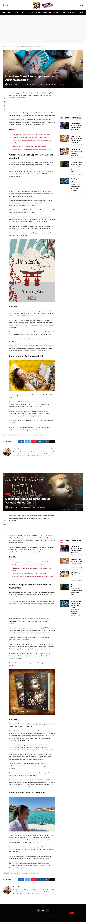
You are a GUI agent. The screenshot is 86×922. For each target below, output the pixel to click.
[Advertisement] (43, 29)
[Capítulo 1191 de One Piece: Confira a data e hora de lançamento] (64, 125)
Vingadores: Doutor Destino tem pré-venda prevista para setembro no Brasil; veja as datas (77, 167)
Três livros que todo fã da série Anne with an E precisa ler (30, 137)
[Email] (5, 109)
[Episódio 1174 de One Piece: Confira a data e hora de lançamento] (64, 138)
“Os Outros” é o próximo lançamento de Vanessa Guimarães (31, 149)
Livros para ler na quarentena (22, 435)
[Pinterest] (5, 106)
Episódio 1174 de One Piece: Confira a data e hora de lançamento (76, 139)
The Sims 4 (24, 12)
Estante (56, 12)
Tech (63, 12)
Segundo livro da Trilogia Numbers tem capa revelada (29, 146)
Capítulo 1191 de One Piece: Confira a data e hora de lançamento (76, 126)
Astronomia (72, 12)
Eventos (39, 12)
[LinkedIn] (5, 102)
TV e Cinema (47, 12)
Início (10, 12)
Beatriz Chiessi (14, 84)
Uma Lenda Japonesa (38, 435)
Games (16, 12)
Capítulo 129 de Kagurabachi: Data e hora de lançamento (76, 152)
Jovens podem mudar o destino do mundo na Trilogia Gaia (31, 134)
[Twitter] (5, 98)
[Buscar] (82, 5)
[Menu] (4, 12)
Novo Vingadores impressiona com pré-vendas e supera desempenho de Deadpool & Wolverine (76, 184)
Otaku (31, 12)
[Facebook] (5, 94)
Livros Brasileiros (8, 435)
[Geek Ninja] (43, 5)
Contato (81, 12)
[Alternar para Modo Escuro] (80, 5)
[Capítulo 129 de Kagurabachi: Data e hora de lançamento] (64, 151)
